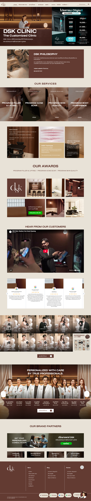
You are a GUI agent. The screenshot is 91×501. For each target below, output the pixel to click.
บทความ (53, 4)
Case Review (32, 480)
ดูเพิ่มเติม (11, 117)
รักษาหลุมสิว (50, 473)
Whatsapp (54, 495)
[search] (88, 4)
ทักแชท (62, 495)
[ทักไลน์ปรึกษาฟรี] (26, 208)
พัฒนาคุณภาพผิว (52, 475)
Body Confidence (52, 478)
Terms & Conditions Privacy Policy (45, 497)
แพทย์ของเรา (41, 4)
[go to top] (82, 467)
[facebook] (78, 497)
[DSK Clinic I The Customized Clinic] (4, 4)
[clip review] (9, 324)
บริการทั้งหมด (32, 4)
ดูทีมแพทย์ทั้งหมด (43, 410)
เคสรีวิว (46, 4)
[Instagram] (80, 497)
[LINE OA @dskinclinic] (45, 440)
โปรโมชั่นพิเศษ (45, 495)
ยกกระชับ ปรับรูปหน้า (52, 471)
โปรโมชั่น (59, 4)
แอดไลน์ (69, 495)
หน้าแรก (15, 4)
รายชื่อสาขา (64, 4)
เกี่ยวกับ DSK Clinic (23, 4)
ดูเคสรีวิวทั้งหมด (43, 356)
